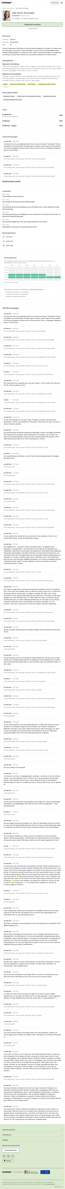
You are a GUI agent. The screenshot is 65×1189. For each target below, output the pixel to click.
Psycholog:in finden (10, 1158)
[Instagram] (4, 1164)
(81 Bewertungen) (25, 15)
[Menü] (61, 2)
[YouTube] (12, 1164)
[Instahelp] (7, 3)
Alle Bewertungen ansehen (11, 181)
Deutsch (8, 1169)
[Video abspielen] (8, 19)
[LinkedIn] (8, 1164)
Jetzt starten (55, 2)
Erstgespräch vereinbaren (32, 24)
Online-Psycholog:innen (8, 8)
